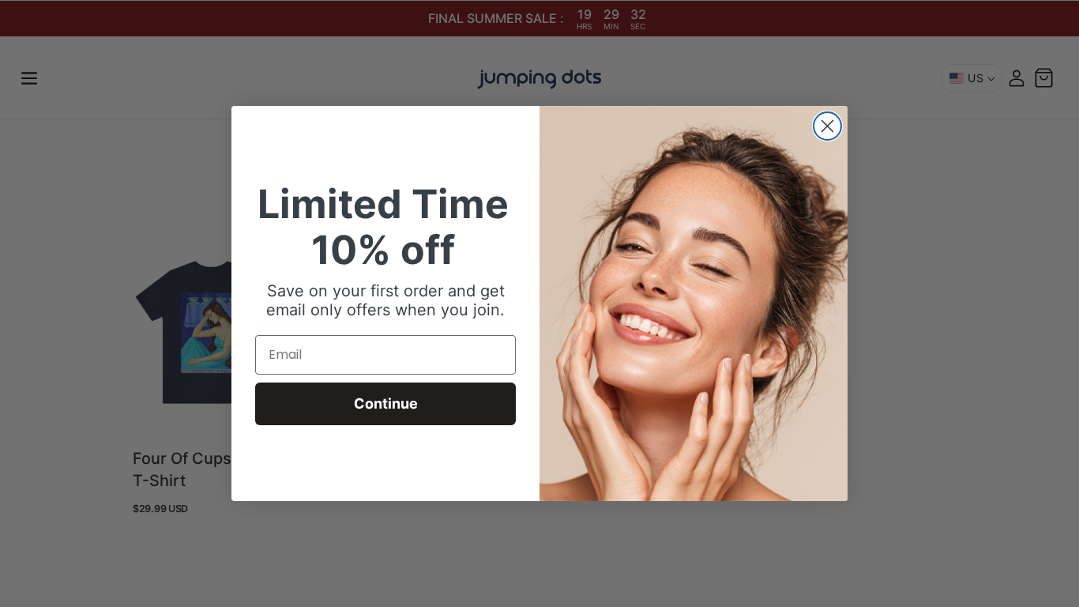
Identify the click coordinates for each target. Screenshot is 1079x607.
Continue (386, 403)
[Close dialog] (827, 126)
